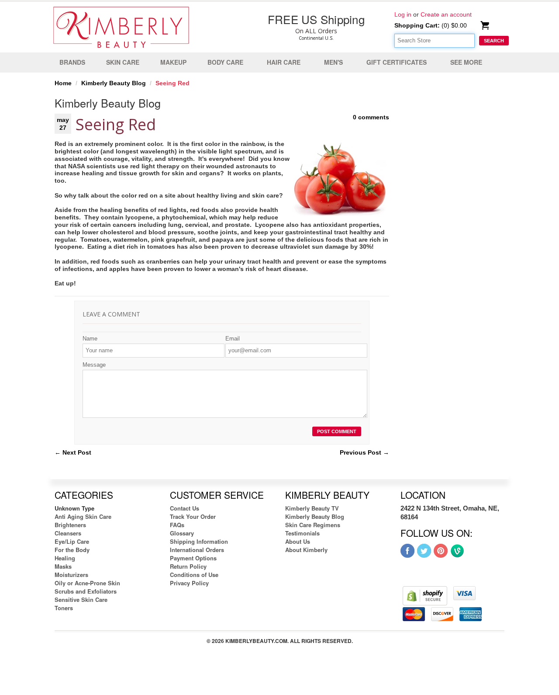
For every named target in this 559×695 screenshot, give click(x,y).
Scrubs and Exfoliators (86, 591)
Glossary (182, 533)
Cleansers (68, 533)
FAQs (177, 525)
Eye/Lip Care (72, 541)
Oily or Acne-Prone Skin (87, 583)
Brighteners (70, 525)
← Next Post (73, 452)
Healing (65, 558)
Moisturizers (71, 574)
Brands (72, 62)
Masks (63, 566)
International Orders (197, 550)
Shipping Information (199, 541)
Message (94, 365)
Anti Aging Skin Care (83, 516)
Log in (402, 14)
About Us (297, 541)
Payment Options (193, 558)
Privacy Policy (189, 583)
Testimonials (302, 533)
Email (232, 338)
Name (90, 338)
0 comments (371, 117)
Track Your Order (193, 516)
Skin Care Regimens (312, 525)
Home (63, 83)
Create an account (446, 14)
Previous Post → (364, 452)
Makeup (173, 62)
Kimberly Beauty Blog (113, 83)
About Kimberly (306, 550)
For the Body (72, 550)
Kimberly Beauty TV (312, 508)
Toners (64, 608)
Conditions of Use (194, 574)
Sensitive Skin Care (81, 599)
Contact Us (184, 508)
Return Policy (188, 566)
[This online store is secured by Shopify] (424, 595)
